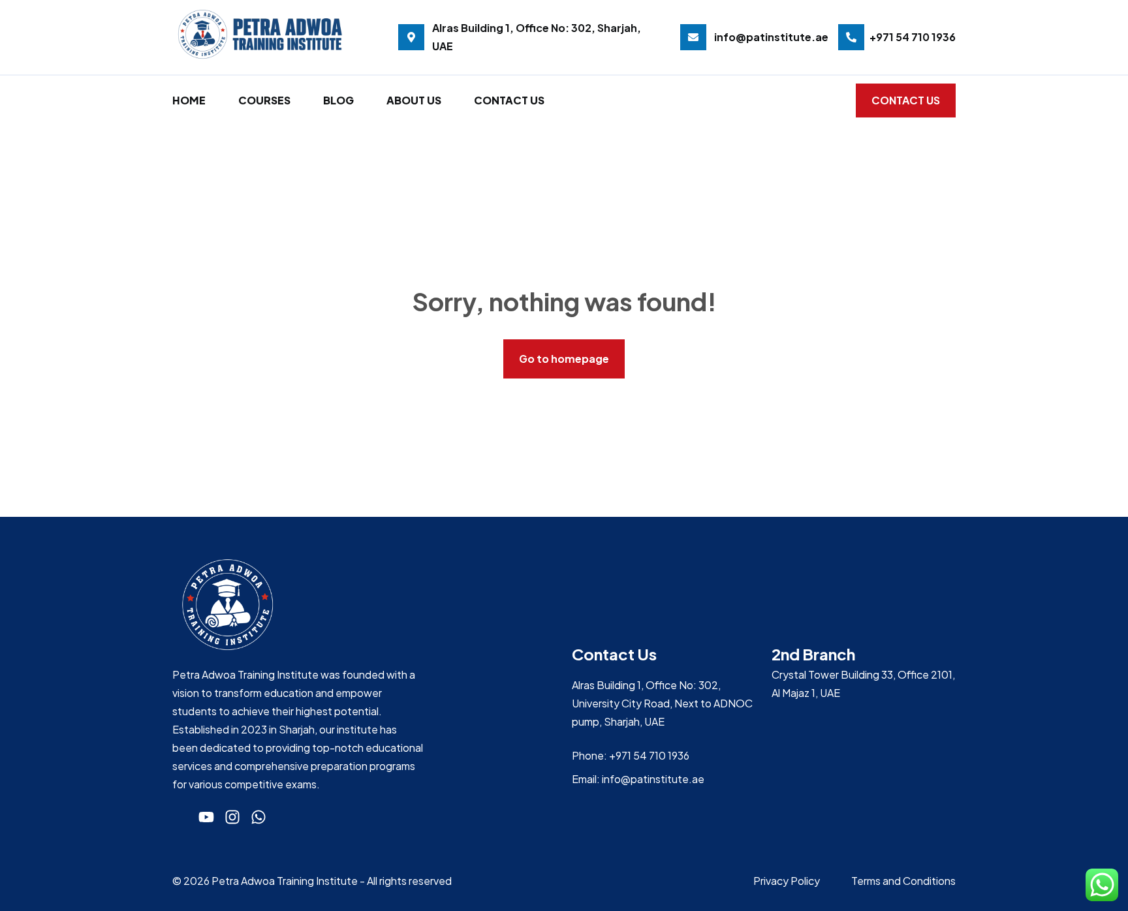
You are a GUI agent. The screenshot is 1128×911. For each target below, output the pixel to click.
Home (189, 100)
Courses (264, 100)
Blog (338, 100)
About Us (413, 100)
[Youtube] (206, 817)
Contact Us (509, 100)
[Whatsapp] (258, 817)
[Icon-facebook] (180, 817)
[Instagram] (232, 817)
